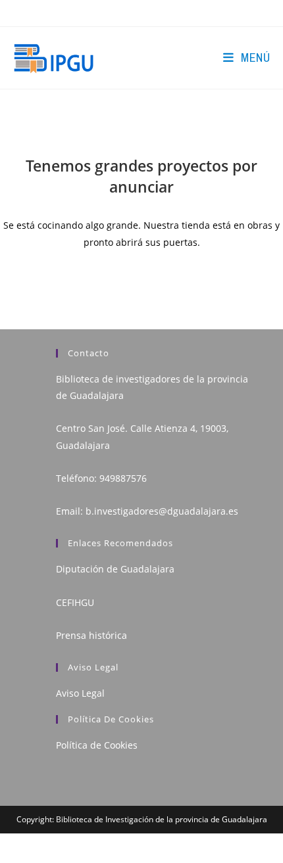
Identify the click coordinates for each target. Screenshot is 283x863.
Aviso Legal (80, 693)
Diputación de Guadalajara (115, 569)
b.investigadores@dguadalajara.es (162, 511)
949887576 (123, 478)
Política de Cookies (97, 745)
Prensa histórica (91, 635)
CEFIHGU (75, 602)
